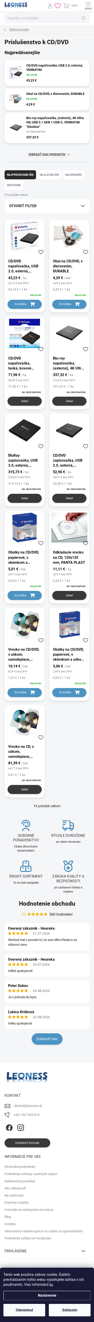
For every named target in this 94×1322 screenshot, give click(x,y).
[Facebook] (9, 1127)
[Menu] (88, 5)
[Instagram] (20, 1127)
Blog (8, 1217)
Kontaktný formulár (27, 1142)
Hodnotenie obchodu (47, 903)
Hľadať (83, 18)
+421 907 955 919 (26, 1115)
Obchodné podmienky (20, 1166)
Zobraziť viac (47, 1039)
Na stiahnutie (14, 1195)
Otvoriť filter (23, 206)
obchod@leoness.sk (28, 1106)
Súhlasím (69, 1310)
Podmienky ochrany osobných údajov (31, 1174)
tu (51, 1284)
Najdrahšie (73, 174)
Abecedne (14, 185)
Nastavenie (47, 1295)
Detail (24, 401)
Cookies (10, 1224)
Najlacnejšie (49, 174)
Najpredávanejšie (20, 174)
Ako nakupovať (15, 1188)
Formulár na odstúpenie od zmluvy (29, 1210)
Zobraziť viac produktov (47, 154)
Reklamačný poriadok (20, 1181)
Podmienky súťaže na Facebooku (28, 1238)
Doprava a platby (17, 1202)
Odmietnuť (24, 1310)
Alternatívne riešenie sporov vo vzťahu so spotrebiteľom (44, 1231)
